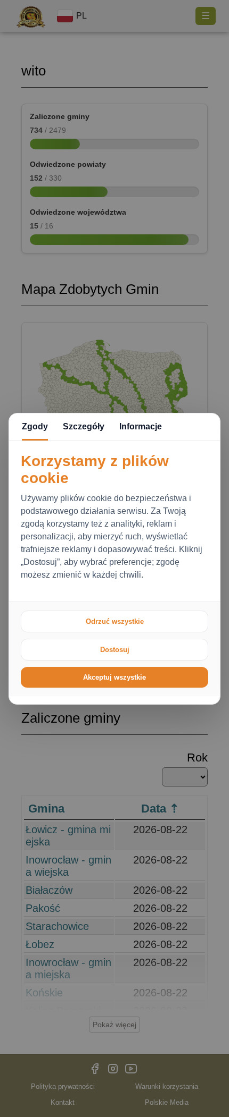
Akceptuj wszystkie (114, 677)
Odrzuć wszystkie (115, 621)
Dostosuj (114, 650)
